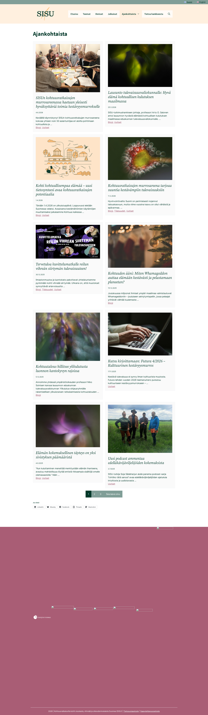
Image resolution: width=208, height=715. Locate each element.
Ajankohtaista (129, 14)
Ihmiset (99, 14)
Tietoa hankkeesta (153, 14)
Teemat (87, 14)
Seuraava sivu (113, 494)
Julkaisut (112, 14)
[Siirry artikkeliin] (67, 87)
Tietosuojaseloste (131, 711)
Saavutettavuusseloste (150, 711)
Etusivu (74, 14)
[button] (169, 14)
